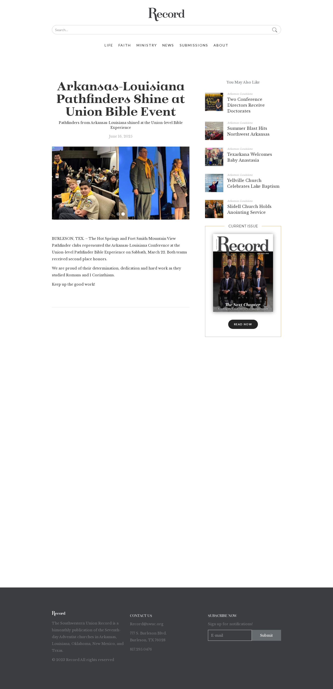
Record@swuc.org (146, 624)
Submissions (194, 45)
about (221, 45)
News (168, 45)
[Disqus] (120, 376)
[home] (166, 14)
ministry (147, 45)
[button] (118, 214)
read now (243, 324)
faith (124, 45)
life (109, 45)
